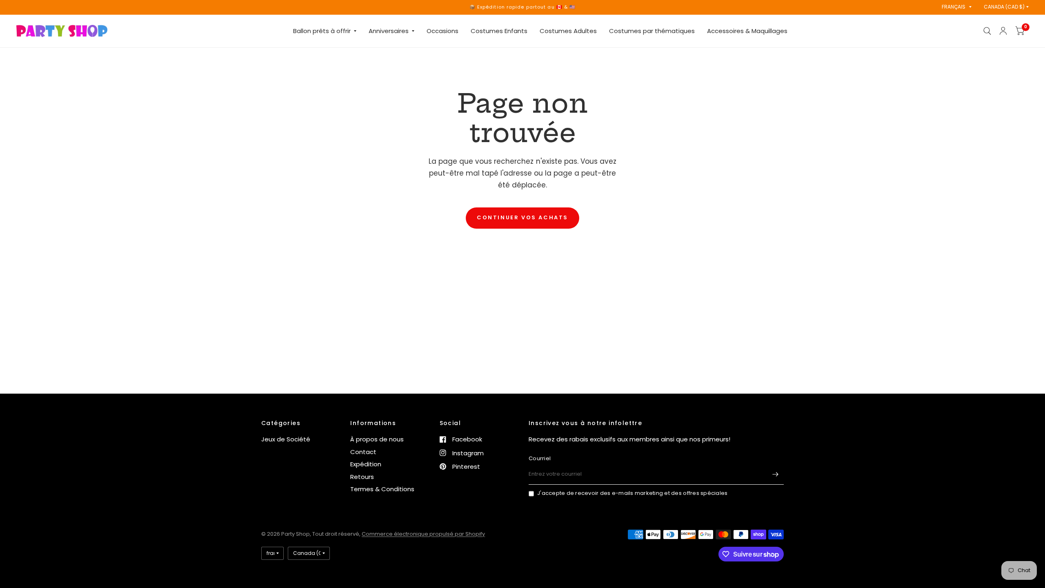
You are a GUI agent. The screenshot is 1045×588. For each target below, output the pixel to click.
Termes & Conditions (382, 489)
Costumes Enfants (499, 31)
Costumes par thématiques (652, 31)
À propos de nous (377, 439)
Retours (362, 476)
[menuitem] (324, 31)
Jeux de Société (285, 439)
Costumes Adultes (568, 31)
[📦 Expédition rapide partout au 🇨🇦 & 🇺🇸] (522, 7)
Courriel (540, 458)
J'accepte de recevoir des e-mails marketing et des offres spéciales (632, 493)
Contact (363, 452)
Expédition (365, 464)
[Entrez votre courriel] (775, 474)
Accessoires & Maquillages (747, 31)
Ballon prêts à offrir (322, 31)
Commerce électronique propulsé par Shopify (423, 534)
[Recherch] (987, 31)
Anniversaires (389, 31)
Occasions (442, 31)
